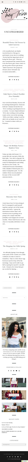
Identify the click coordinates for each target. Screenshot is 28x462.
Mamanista (9, 242)
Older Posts (20, 287)
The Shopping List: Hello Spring (14, 246)
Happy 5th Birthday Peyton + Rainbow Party (14, 147)
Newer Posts (7, 287)
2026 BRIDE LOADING (7, 429)
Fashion (14, 241)
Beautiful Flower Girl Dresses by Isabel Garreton (14, 43)
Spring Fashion (17, 242)
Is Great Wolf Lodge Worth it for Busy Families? (13, 427)
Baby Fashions (7, 241)
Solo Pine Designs (15, 459)
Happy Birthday (19, 140)
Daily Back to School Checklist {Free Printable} (14, 95)
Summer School (5, 424)
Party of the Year (17, 142)
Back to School (8, 89)
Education (17, 89)
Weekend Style (19, 143)
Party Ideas (8, 142)
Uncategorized (14, 40)
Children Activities (8, 140)
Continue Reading (13, 76)
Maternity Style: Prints (14, 196)
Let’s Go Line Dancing (7, 422)
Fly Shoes (20, 241)
